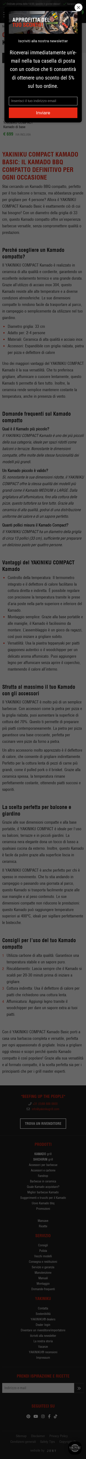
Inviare (43, 112)
